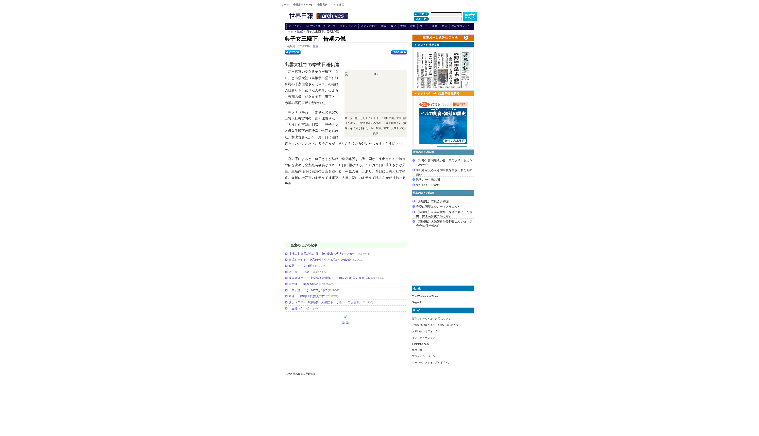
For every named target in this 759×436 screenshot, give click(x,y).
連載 (435, 26)
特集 (444, 26)
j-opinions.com (420, 343)
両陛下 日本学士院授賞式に (307, 296)
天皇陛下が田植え (300, 308)
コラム (424, 26)
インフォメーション (423, 337)
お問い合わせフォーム (425, 331)
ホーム (285, 4)
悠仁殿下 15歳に (300, 272)
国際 (384, 26)
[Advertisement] (346, 217)
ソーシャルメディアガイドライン (431, 362)
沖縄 (403, 26)
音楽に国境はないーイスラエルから (440, 206)
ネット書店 (338, 4)
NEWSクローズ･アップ (321, 26)
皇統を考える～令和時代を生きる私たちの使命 (320, 259)
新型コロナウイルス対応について (431, 318)
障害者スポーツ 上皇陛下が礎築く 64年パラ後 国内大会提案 (329, 278)
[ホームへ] (319, 19)
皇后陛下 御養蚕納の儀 (305, 284)
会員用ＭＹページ (303, 4)
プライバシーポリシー (425, 356)
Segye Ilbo (418, 302)
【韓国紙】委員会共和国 (432, 201)
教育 (413, 26)
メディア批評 (369, 26)
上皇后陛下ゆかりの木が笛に (308, 290)
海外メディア (348, 26)
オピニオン (295, 26)
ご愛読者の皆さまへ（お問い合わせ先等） (436, 324)
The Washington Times (425, 296)
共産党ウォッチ (461, 26)
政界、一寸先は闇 (300, 265)
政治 (393, 26)
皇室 (315, 46)
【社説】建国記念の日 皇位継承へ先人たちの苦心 (323, 253)
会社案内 (322, 4)
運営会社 (417, 349)
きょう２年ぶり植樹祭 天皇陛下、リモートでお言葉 (324, 302)
